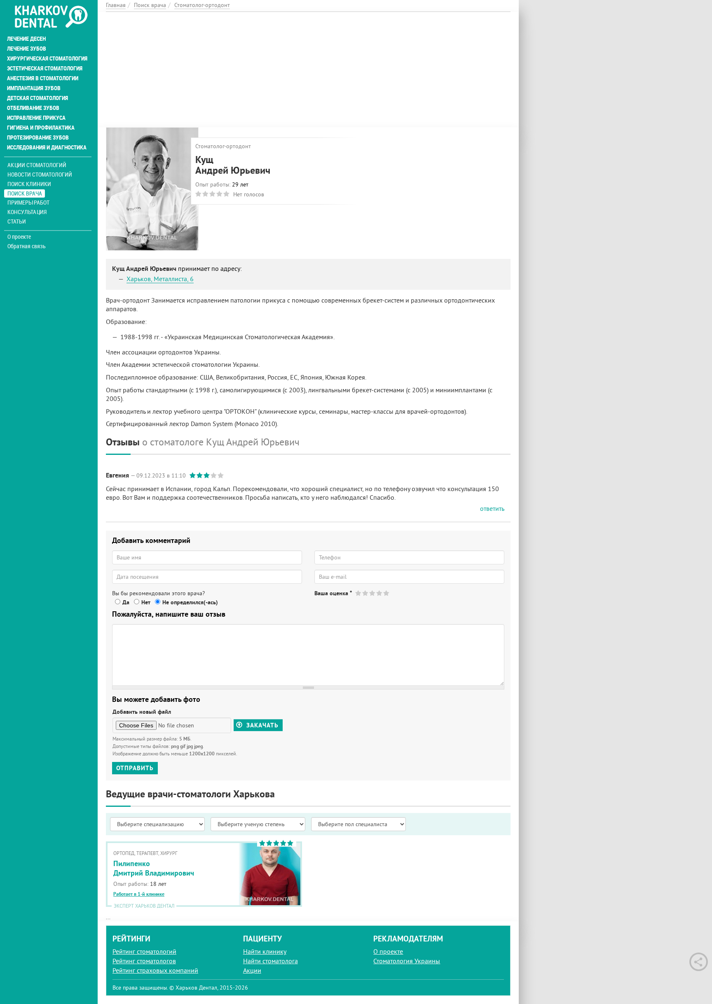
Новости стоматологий (39, 174)
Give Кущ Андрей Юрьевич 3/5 (372, 593)
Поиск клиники (29, 184)
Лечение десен (26, 38)
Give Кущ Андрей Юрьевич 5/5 (386, 593)
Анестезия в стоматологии (42, 78)
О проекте (19, 236)
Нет (145, 602)
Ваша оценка (333, 593)
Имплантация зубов (34, 88)
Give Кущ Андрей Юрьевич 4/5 (379, 593)
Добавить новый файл (141, 712)
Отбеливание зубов (33, 108)
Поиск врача (24, 193)
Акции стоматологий (36, 165)
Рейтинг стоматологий (144, 951)
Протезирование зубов (38, 137)
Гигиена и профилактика (41, 127)
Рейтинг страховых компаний (155, 970)
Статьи (16, 221)
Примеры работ (28, 202)
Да (125, 602)
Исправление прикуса (36, 117)
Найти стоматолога (270, 961)
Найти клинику (264, 951)
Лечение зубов (26, 48)
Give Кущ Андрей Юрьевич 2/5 (365, 593)
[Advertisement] (308, 69)
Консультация (27, 212)
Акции (252, 970)
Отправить (135, 768)
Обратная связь (26, 246)
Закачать (261, 725)
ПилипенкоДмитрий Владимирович (153, 868)
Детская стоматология (37, 98)
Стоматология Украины (406, 961)
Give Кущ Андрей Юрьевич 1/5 (358, 593)
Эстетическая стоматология (44, 68)
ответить (492, 508)
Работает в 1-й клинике (138, 894)
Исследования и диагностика (47, 147)
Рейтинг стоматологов (144, 961)
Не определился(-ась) (190, 602)
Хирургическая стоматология (47, 58)
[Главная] (51, 17)
